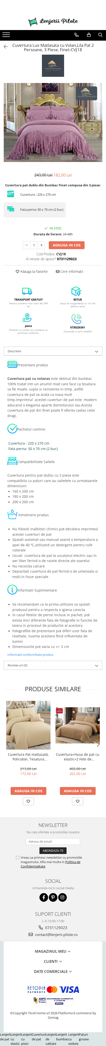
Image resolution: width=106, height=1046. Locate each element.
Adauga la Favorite (33, 271)
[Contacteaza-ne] (76, 35)
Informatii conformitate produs (30, 654)
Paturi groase (84, 1036)
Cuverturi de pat (39, 1036)
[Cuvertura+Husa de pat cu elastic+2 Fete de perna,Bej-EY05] (77, 725)
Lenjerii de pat (5, 1036)
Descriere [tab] (14, 351)
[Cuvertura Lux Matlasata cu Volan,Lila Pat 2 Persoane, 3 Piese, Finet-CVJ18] (53, 122)
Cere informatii (71, 271)
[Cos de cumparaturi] (89, 35)
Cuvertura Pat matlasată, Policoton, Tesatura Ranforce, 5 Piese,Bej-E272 (28, 756)
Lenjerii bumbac (62, 1036)
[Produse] (6, 36)
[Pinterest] (53, 897)
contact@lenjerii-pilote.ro (56, 934)
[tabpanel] (53, 122)
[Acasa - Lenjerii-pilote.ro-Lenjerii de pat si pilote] (53, 22)
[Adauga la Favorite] (28, 801)
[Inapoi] (3, 46)
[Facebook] (43, 897)
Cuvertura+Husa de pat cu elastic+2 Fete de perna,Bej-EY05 (77, 756)
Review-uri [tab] (17, 665)
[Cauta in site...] (100, 35)
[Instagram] (62, 897)
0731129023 (55, 927)
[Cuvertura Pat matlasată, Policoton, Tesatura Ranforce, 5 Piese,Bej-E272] (28, 725)
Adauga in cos (67, 245)
